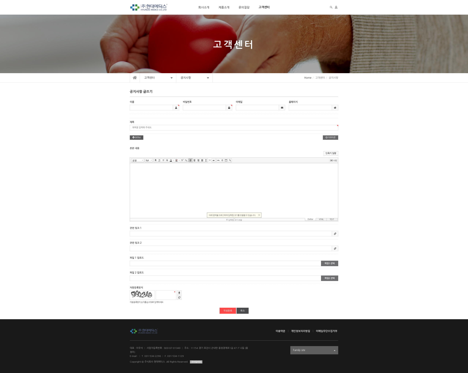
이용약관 (280, 331)
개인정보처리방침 (300, 331)
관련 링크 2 (135, 243)
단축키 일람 (331, 153)
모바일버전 (196, 362)
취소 (242, 311)
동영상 (138, 137)
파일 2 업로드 (137, 272)
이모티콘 (331, 137)
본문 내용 (134, 148)
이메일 (239, 102)
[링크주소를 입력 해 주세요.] (234, 233)
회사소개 (203, 7)
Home (308, 77)
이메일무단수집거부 (326, 331)
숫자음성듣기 (179, 292)
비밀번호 (187, 102)
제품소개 (223, 7)
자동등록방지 (136, 287)
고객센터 (264, 7)
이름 (132, 102)
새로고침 (179, 297)
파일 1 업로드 (137, 258)
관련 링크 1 (135, 228)
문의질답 (244, 7)
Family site (299, 350)
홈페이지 (293, 102)
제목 (132, 122)
